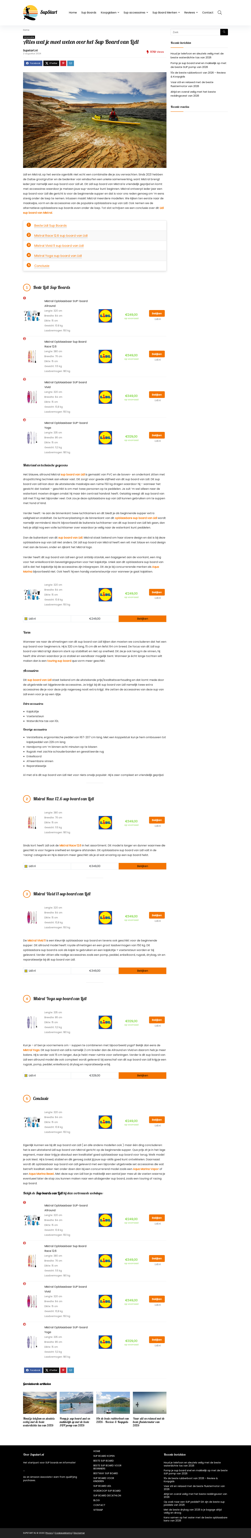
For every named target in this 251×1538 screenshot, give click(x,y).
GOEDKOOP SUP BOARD (107, 1490)
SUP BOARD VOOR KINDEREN (103, 1479)
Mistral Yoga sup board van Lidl (58, 256)
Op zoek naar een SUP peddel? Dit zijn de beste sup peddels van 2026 (194, 1503)
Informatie (29, 37)
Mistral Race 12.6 (70, 845)
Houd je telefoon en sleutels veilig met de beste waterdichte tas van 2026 (39, 1422)
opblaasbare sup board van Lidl (136, 518)
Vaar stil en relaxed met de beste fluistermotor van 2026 (149, 1422)
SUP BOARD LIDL (102, 1486)
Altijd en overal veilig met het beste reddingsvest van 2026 (195, 1495)
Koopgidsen (108, 13)
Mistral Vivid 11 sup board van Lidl (59, 246)
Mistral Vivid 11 (36, 940)
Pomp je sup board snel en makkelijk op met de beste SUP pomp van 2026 (75, 1422)
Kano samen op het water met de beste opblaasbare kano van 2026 (195, 1519)
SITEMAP (98, 1510)
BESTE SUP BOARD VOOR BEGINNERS (107, 1467)
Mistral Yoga (31, 1050)
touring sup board (59, 661)
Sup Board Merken (164, 13)
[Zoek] (224, 32)
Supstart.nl (30, 50)
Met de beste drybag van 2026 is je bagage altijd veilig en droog (193, 1511)
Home (73, 13)
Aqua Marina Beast (41, 1174)
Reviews (189, 13)
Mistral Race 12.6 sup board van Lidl (61, 235)
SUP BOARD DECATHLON (107, 1495)
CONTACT (99, 1505)
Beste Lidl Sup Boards (50, 225)
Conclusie (41, 266)
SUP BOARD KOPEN (104, 1456)
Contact (207, 13)
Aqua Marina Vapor (146, 1169)
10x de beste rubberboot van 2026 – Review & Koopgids (191, 1480)
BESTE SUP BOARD (103, 1460)
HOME (96, 1451)
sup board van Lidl (73, 474)
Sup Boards (88, 13)
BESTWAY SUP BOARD (105, 1473)
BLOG (96, 1500)
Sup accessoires (134, 13)
